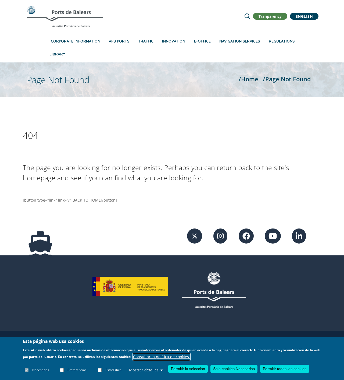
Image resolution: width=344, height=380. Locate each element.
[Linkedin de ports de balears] (299, 235)
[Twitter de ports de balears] (194, 235)
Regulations (282, 41)
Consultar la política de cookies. (161, 356)
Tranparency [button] (270, 16)
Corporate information (75, 41)
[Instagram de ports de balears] (220, 235)
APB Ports (119, 41)
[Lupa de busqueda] (247, 16)
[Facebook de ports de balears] (246, 235)
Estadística (113, 370)
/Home (248, 79)
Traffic (145, 41)
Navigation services (239, 41)
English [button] (304, 16)
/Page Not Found (287, 79)
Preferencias (77, 370)
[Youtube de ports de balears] (273, 235)
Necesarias (40, 370)
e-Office (202, 41)
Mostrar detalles (144, 369)
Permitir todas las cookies (284, 369)
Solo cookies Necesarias (234, 369)
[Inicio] (65, 16)
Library (57, 54)
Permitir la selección (188, 369)
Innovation (173, 41)
